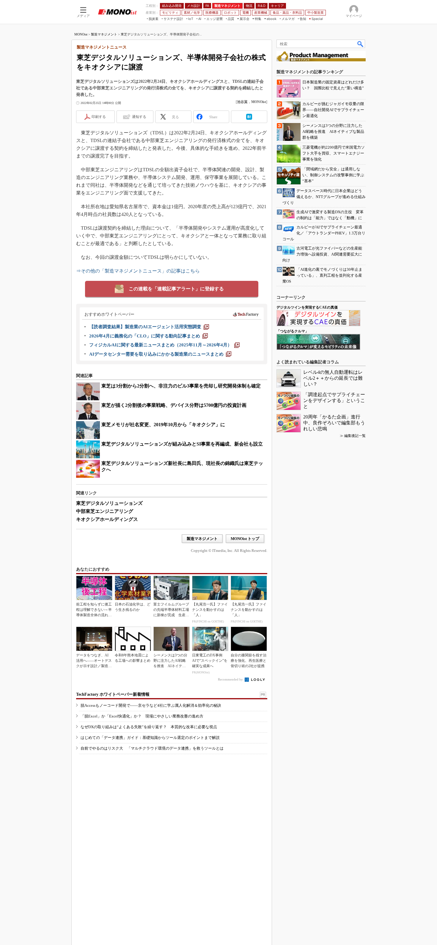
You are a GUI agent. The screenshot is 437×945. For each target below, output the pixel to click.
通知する (139, 117)
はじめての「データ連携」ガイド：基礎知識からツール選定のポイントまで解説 (150, 737)
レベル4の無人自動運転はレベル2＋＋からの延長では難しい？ (333, 378)
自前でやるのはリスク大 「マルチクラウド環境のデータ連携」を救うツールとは (152, 748)
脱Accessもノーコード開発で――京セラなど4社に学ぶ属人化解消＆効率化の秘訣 (151, 705)
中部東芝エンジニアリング (104, 511)
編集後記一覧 (355, 436)
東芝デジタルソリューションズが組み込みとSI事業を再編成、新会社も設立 (182, 443)
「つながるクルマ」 (292, 331)
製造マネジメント (104, 34)
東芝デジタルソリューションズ (109, 503)
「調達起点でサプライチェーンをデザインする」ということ (334, 400)
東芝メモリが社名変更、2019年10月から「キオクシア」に (163, 424)
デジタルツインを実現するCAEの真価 (307, 307)
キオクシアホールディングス (107, 519)
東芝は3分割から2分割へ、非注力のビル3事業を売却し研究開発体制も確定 (181, 385)
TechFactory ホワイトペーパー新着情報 (113, 694)
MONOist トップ (245, 538)
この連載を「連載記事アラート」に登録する (176, 288)
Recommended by (231, 679)
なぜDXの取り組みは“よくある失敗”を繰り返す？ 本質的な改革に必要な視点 (149, 727)
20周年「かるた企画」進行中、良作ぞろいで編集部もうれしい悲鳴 (334, 422)
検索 (360, 44)
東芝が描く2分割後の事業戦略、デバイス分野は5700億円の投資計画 (173, 405)
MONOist (80, 34)
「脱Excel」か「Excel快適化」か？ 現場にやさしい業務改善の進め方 (142, 716)
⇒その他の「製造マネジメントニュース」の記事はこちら (138, 270)
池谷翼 (242, 102)
